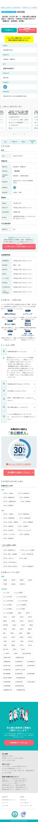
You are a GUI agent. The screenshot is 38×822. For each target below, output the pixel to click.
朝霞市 (29, 633)
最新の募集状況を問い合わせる (27, 30)
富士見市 (30, 641)
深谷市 (5, 629)
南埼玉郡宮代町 (19, 686)
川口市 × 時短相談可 (27, 566)
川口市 (5, 617)
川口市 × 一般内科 (8, 514)
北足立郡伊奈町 (26, 653)
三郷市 (5, 645)
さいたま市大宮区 (21, 596)
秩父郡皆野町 (19, 673)
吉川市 (23, 649)
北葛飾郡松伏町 (20, 690)
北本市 (13, 641)
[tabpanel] (19, 120)
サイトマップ (5, 802)
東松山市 (30, 621)
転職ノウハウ (6, 778)
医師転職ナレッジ (7, 781)
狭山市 (14, 625)
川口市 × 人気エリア (9, 558)
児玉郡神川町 (19, 682)
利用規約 (22, 797)
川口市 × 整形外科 (24, 497)
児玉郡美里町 (7, 682)
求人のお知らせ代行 (8, 787)
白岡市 (16, 653)
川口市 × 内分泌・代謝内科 (10, 522)
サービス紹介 (6, 766)
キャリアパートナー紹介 (9, 770)
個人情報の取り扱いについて (9, 799)
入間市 (20, 633)
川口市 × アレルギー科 (24, 530)
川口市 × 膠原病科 (8, 538)
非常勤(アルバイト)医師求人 (30, 7)
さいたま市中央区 (23, 600)
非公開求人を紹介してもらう (19, 472)
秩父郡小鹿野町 (7, 677)
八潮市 (22, 641)
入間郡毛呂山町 (19, 657)
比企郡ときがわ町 (20, 669)
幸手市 (30, 645)
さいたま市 (6, 592)
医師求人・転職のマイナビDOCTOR (10, 7)
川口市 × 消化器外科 (23, 493)
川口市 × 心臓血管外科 (9, 501)
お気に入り (10, 30)
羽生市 (23, 625)
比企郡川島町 (19, 665)
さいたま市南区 (7, 609)
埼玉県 (30, 580)
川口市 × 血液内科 (24, 534)
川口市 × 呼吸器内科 (9, 518)
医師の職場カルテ (21, 787)
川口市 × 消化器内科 (25, 518)
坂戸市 (22, 645)
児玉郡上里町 (31, 682)
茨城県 (5, 580)
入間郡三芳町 (7, 657)
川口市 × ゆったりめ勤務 (27, 550)
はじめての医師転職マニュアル (11, 768)
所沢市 (30, 617)
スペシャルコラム (7, 783)
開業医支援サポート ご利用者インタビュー (15, 789)
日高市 (14, 649)
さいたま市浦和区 (21, 604)
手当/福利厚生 (32, 141)
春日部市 (5, 625)
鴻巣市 (31, 625)
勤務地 (23, 141)
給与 (5, 141)
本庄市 (22, 621)
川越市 (19, 613)
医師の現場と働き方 (21, 781)
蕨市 (4, 633)
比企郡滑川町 (19, 661)
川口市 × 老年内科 (8, 530)
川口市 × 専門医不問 (27, 554)
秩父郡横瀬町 (7, 673)
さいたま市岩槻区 (8, 613)
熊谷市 (28, 613)
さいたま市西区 (18, 592)
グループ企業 (23, 802)
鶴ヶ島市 (5, 649)
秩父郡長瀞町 (31, 673)
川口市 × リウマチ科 (9, 534)
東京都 (13, 584)
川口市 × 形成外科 (25, 501)
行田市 (13, 617)
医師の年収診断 (20, 785)
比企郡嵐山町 (31, 661)
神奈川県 (22, 584)
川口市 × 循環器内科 (23, 514)
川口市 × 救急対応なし (9, 550)
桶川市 (30, 637)
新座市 (22, 637)
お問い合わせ (23, 799)
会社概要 (4, 797)
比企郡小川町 (7, 665)
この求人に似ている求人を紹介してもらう (19, 246)
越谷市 (30, 629)
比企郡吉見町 (31, 665)
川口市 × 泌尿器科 (8, 505)
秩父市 (22, 617)
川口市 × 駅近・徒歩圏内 (10, 554)
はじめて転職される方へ (19, 766)
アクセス (4, 805)
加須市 (13, 621)
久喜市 (5, 641)
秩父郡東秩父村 (20, 677)
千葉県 (5, 584)
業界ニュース (19, 783)
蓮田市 (13, 645)
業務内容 (14, 141)
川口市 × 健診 (23, 558)
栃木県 (13, 580)
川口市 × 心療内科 (23, 526)
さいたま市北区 (7, 596)
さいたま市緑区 (20, 609)
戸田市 (12, 633)
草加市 (22, 629)
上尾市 (13, 629)
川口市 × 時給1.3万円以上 (10, 566)
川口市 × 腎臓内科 (28, 522)
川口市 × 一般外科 (8, 493)
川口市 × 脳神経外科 (9, 497)
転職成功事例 (30, 770)
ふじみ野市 (6, 653)
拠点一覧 (21, 770)
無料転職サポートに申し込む (19, 742)
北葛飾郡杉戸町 (7, 690)
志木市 (5, 637)
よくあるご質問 (6, 772)
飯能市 (5, 621)
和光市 (13, 637)
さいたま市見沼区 (8, 600)
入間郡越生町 (7, 661)
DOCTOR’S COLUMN (18, 778)
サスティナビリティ (25, 805)
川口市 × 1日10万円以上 (10, 562)
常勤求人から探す (7, 756)
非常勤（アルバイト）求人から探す (12, 758)
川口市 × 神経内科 (8, 526)
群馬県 (22, 580)
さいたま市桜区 (7, 604)
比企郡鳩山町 (7, 669)
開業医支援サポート (8, 785)
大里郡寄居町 (7, 686)
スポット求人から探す (8, 760)
